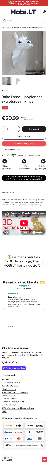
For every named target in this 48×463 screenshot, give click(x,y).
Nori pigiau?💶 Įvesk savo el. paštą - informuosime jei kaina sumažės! (24, 178)
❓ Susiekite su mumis (11, 383)
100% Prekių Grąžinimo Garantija (15, 392)
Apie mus (5, 379)
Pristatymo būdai (8, 395)
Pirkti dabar (24, 136)
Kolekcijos (15, 27)
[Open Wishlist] (44, 459)
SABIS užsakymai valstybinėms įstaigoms (18, 408)
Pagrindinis (5, 27)
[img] (24, 286)
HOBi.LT (11, 457)
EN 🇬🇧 (4, 411)
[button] (44, 12)
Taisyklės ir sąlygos (9, 398)
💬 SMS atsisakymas (10, 405)
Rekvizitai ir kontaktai (10, 386)
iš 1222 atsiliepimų (24, 288)
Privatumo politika (9, 389)
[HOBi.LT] (23, 12)
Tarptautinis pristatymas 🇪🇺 (13, 402)
